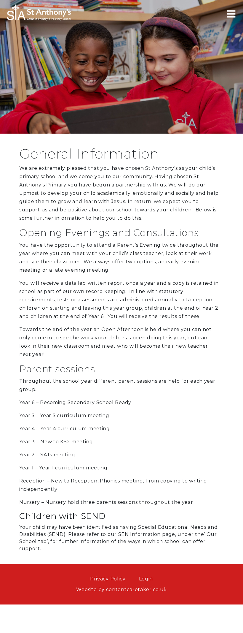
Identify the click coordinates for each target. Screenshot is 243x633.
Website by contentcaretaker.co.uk (121, 589)
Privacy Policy (108, 579)
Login (146, 579)
